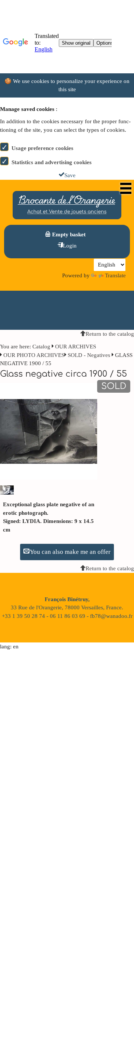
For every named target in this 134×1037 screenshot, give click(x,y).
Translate (115, 275)
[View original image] (48, 431)
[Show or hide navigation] (125, 188)
